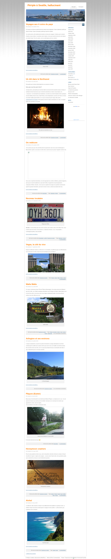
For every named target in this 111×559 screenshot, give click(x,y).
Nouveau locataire (34, 198)
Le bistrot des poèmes (73, 90)
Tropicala (67, 557)
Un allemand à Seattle (73, 97)
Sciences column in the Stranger (75, 95)
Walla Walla (31, 284)
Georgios (55, 332)
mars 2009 (70, 42)
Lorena (64, 332)
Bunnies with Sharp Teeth (73, 84)
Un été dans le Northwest (37, 79)
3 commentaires (62, 239)
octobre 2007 (71, 55)
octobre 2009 (71, 33)
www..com (76, 106)
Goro (71, 557)
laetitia (64, 493)
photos (56, 193)
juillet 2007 (70, 61)
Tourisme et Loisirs (54, 74)
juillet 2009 (70, 39)
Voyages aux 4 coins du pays (39, 24)
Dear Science (71, 86)
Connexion (70, 102)
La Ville (45, 238)
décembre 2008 (71, 46)
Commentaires (57, 557)
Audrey (52, 493)
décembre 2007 (71, 52)
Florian (52, 277)
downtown (53, 193)
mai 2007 (70, 65)
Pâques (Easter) (33, 394)
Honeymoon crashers (36, 449)
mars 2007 (70, 69)
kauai (61, 493)
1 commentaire (63, 74)
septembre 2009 (71, 35)
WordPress (43, 557)
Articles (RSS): (50, 557)
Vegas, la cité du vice (36, 244)
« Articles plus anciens (31, 553)
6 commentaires (62, 193)
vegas (64, 277)
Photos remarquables (73, 93)
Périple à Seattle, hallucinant (44, 5)
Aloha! (29, 500)
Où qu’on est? (71, 91)
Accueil (73, 6)
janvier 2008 (71, 50)
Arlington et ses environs (37, 338)
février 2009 (70, 44)
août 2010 (70, 31)
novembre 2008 (71, 48)
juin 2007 (70, 63)
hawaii (59, 493)
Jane (61, 332)
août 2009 (70, 37)
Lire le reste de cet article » (32, 70)
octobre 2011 (71, 29)
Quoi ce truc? (76, 119)
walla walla (50, 333)
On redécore (31, 142)
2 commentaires (62, 443)
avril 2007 (70, 67)
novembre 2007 (71, 54)
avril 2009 (70, 40)
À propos (81, 6)
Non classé (70, 77)
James (55, 277)
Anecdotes (44, 193)
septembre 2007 (71, 57)
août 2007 (70, 59)
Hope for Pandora (72, 88)
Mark (59, 277)
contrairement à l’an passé (32, 99)
